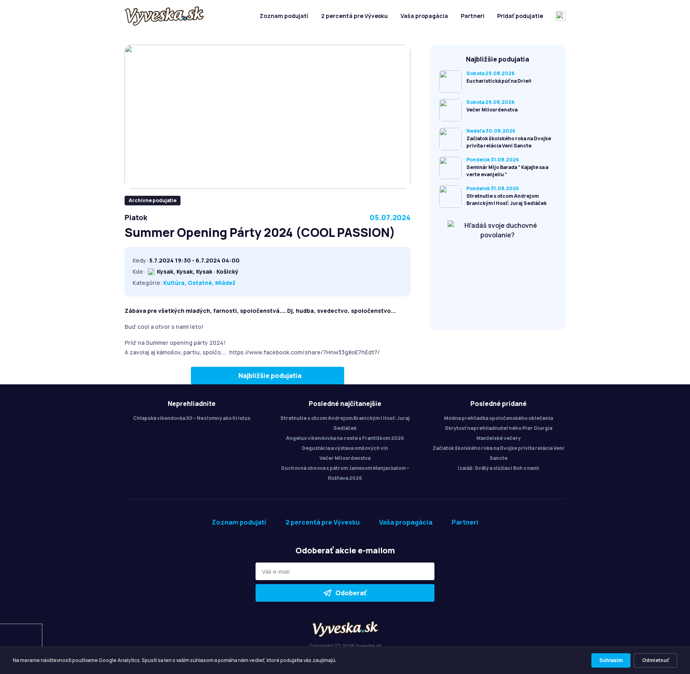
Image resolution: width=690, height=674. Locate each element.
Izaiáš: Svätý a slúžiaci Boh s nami (498, 468)
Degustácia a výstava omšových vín (345, 448)
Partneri (472, 16)
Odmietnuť (655, 660)
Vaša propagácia (424, 16)
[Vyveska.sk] (164, 16)
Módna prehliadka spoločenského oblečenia (498, 418)
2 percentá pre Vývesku (354, 16)
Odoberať (351, 593)
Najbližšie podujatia (269, 375)
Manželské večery (498, 438)
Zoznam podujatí (284, 16)
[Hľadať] (560, 16)
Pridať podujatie (520, 16)
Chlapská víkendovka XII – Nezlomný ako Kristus (191, 418)
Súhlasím (611, 660)
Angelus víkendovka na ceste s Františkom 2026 (345, 438)
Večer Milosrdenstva (345, 458)
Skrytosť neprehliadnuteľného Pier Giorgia (498, 428)
